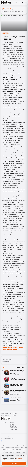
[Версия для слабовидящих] (19, 2)
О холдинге (3, 436)
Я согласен (14, 463)
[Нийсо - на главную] (7, 2)
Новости (5, 33)
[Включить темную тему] (16, 2)
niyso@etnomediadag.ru (14, 431)
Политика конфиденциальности (7, 438)
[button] (25, 2)
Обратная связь (10, 436)
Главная (2, 424)
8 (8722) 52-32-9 (13, 429)
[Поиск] (12, 2)
